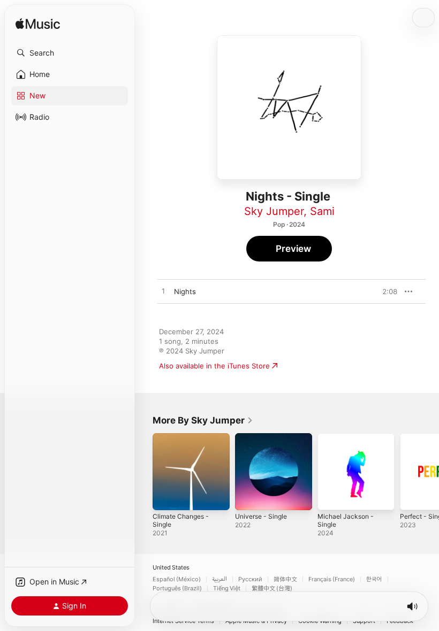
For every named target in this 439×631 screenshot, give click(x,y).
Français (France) (331, 579)
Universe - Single (261, 516)
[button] (69, 53)
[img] (38, 24)
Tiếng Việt (226, 588)
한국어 (374, 579)
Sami (322, 211)
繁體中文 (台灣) (272, 588)
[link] (203, 420)
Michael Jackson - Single (345, 520)
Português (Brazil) (177, 588)
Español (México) (177, 579)
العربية (219, 579)
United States (171, 568)
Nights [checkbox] (185, 291)
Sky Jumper (274, 211)
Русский (250, 579)
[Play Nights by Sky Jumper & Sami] (163, 291)
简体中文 (285, 579)
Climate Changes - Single (181, 520)
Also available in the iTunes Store (214, 365)
